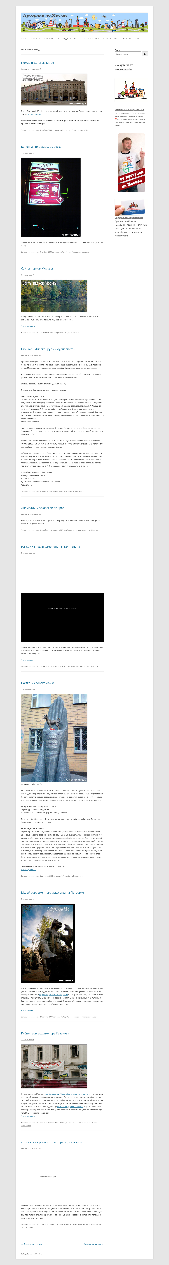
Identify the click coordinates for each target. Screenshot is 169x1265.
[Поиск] (145, 53)
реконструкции (34, 114)
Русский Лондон (91, 39)
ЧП (86, 130)
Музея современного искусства (53, 994)
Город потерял (80, 666)
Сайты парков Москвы (37, 268)
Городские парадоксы (81, 252)
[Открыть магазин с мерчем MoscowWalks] (131, 163)
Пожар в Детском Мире (37, 63)
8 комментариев (28, 553)
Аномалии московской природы (44, 508)
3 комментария (27, 899)
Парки (76, 332)
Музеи (94, 1017)
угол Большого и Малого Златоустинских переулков (67, 1094)
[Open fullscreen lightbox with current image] (54, 296)
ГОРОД (23, 39)
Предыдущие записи (32, 1244)
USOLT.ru (127, 39)
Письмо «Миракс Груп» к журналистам (48, 349)
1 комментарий (27, 275)
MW (61, 130)
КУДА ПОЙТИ (49, 39)
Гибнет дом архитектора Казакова (45, 1033)
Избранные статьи (111, 39)
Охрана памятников (79, 1224)
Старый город (27, 1227)
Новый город (77, 491)
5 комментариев (28, 689)
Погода (94, 530)
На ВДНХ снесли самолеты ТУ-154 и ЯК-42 (50, 547)
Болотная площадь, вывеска (41, 147)
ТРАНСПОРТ (35, 39)
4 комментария (27, 153)
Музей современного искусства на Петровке (52, 892)
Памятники (78, 876)
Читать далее (28, 326)
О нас (137, 39)
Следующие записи (93, 1244)
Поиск (117, 50)
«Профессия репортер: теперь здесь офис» (51, 1142)
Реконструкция (78, 130)
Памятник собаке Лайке (38, 683)
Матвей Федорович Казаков (70, 1106)
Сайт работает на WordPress (32, 1254)
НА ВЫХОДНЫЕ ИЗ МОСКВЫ (69, 39)
